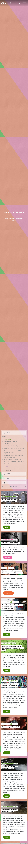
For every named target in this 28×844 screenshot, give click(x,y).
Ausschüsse (7, 464)
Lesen (7, 527)
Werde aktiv (9, 593)
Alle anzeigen (8, 439)
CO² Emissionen (13, 487)
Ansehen (8, 557)
